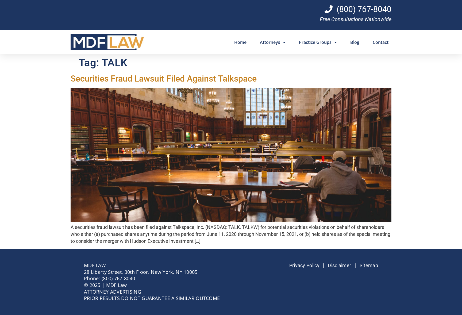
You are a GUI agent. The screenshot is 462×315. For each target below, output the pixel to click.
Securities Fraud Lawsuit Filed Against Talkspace (164, 79)
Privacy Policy (304, 265)
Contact (380, 42)
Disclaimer (339, 265)
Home (240, 42)
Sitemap (369, 265)
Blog (354, 42)
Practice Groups (315, 42)
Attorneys (270, 42)
